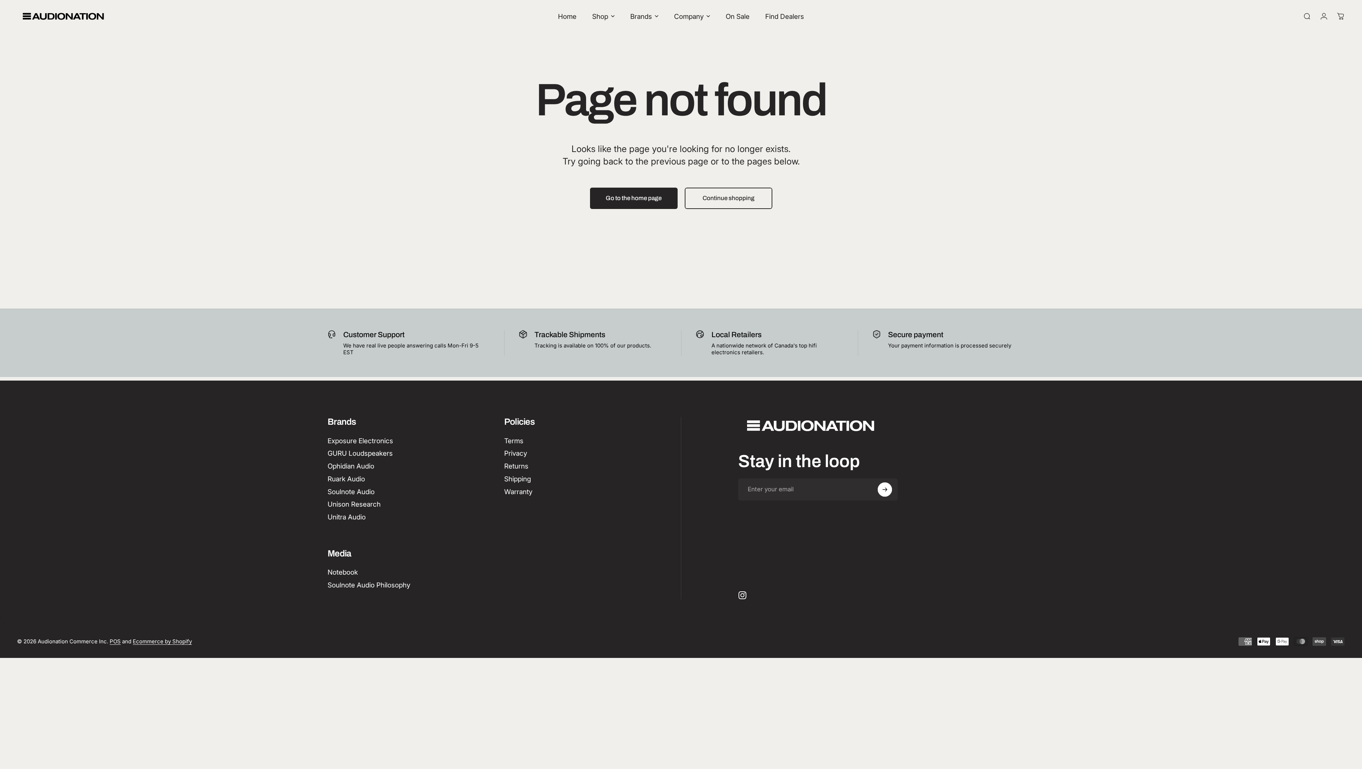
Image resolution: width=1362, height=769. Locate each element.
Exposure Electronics (360, 441)
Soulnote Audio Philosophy (369, 585)
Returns (516, 466)
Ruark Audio (346, 479)
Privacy (515, 453)
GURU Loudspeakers (360, 453)
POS (115, 641)
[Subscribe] (885, 489)
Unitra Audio (347, 517)
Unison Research (354, 504)
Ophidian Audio (351, 466)
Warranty (518, 492)
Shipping (517, 479)
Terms (513, 441)
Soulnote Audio (351, 492)
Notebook (343, 572)
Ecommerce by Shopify (162, 641)
